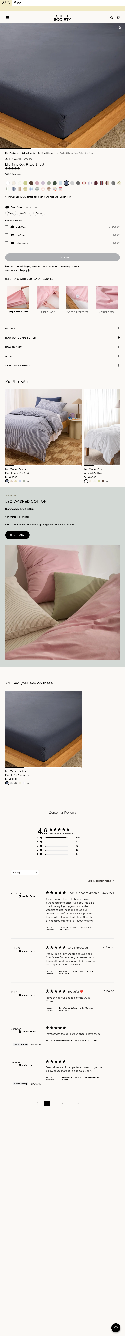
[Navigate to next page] (86, 1102)
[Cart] (118, 17)
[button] (62, 328)
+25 (28, 783)
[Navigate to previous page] (39, 1102)
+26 (28, 481)
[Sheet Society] (62, 17)
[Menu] (7, 18)
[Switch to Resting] (17, 3)
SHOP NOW (17, 535)
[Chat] (116, 1328)
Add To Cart (62, 257)
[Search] (111, 17)
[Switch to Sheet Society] (6, 3)
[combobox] (25, 872)
